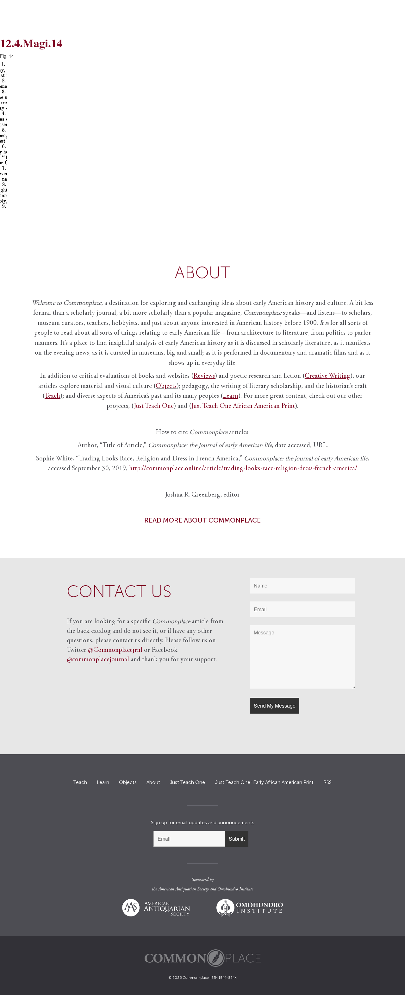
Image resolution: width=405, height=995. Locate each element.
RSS (327, 782)
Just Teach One (154, 406)
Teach (80, 782)
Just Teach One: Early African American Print (264, 782)
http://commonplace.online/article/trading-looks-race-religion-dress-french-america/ (243, 468)
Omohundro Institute (235, 889)
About (153, 782)
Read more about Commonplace (202, 520)
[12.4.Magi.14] (202, 135)
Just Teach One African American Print (243, 406)
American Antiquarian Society (183, 889)
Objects (166, 386)
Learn (103, 782)
